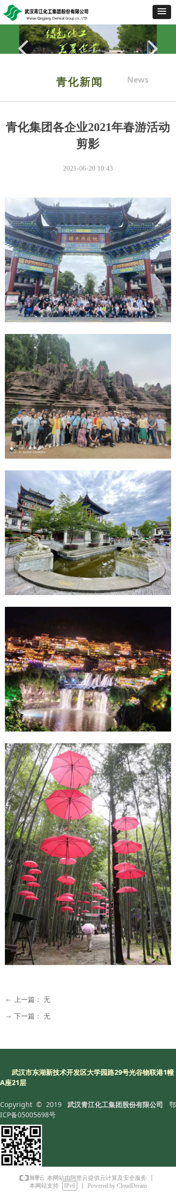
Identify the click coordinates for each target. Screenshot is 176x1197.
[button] (162, 12)
